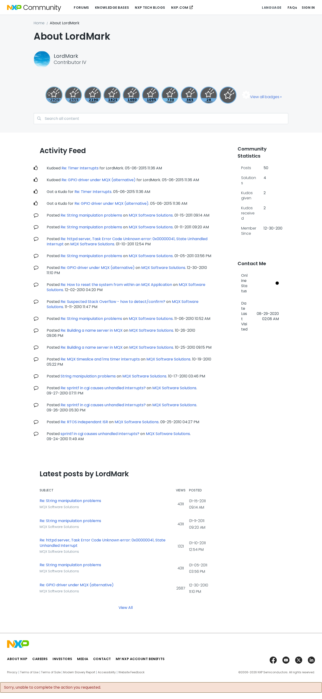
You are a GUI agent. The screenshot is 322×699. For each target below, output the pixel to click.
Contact (102, 659)
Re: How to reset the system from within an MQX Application (116, 284)
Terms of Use (29, 672)
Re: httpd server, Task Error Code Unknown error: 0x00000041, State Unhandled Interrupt (102, 543)
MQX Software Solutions (151, 215)
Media (82, 659)
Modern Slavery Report (79, 672)
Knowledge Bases (112, 7)
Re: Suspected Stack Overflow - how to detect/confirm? (113, 301)
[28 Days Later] (208, 95)
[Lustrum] (111, 95)
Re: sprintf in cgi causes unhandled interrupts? (103, 388)
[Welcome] (227, 95)
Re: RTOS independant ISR (84, 422)
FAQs (292, 7)
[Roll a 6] (92, 95)
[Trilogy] (150, 95)
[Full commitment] (169, 95)
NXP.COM (179, 7)
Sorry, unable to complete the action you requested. (52, 687)
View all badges (264, 97)
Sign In (308, 7)
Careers (40, 659)
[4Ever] (131, 95)
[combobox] (161, 118)
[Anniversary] (189, 95)
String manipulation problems (88, 376)
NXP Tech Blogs (150, 7)
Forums (81, 7)
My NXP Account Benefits (140, 659)
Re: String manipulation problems (91, 215)
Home (39, 23)
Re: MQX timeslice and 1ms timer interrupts (100, 359)
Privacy (12, 672)
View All (126, 607)
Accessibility (107, 672)
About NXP (17, 659)
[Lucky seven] (73, 95)
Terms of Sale (51, 672)
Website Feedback (131, 672)
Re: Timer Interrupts (80, 168)
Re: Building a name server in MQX (92, 330)
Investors (62, 659)
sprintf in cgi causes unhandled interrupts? (100, 433)
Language (271, 7)
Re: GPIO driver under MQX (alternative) (99, 180)
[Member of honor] (53, 95)
